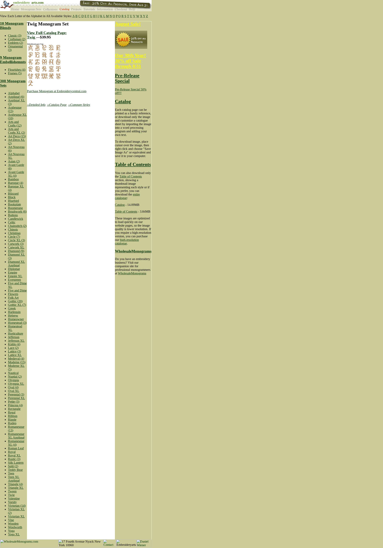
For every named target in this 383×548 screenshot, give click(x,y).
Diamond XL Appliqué (16, 263)
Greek (12, 308)
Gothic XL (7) (17, 304)
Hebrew (13, 315)
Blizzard (13, 193)
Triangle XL (16, 487)
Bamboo (13, 179)
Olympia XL (16, 383)
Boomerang (15, 208)
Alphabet (14, 93)
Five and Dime (17, 290)
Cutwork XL (16, 247)
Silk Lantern (16, 462)
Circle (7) (14, 236)
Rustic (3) (14, 459)
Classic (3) (14, 35)
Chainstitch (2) (17, 226)
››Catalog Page (57, 104)
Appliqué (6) (16, 96)
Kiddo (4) (14, 344)
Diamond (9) (16, 251)
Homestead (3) (17, 322)
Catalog (123, 101)
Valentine (14, 498)
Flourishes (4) (16, 69)
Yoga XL (14, 534)
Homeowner (16, 319)
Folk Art (13, 297)
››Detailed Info (36, 104)
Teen (11, 473)
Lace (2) (13, 348)
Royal (12, 452)
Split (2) (13, 466)
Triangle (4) (15, 484)
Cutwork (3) (16, 244)
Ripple (12, 419)
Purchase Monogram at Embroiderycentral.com (56, 91)
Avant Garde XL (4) (16, 173)
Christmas (14, 233)
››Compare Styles (79, 104)
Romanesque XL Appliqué (16, 435)
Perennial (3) (16, 394)
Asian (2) (14, 161)
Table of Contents (133, 164)
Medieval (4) (16, 358)
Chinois (13, 229)
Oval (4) (13, 387)
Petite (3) (13, 401)
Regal (11, 412)
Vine (11, 520)
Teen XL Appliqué (14, 478)
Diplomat (14, 269)
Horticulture (15, 333)
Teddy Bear (15, 469)
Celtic (11, 222)
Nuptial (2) (15, 376)
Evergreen (14, 279)
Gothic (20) (15, 301)
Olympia (13, 380)
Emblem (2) (15, 42)
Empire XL (15, 276)
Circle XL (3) (16, 240)
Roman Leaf (16, 448)
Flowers (13, 294)
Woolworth (15, 527)
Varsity (12, 502)
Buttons (13, 215)
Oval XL (13, 391)
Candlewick (15, 218)
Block (12, 197)
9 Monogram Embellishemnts (13, 59)
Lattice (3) (14, 351)
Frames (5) (15, 73)
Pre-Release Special (127, 78)
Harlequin (14, 312)
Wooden (13, 523)
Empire (12, 272)
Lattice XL (15, 355)
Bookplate (14, 204)
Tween (12, 491)
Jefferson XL (16, 340)
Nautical (13, 373)
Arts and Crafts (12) (15, 123)
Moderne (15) (16, 362)
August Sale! (128, 24)
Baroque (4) (15, 183)
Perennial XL (16, 398)
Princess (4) (15, 405)
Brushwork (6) (17, 211)
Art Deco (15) (17, 136)
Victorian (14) (17, 505)
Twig (11, 495)
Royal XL (14, 455)
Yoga (11, 530)
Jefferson (13, 337)
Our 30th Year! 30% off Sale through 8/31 (130, 61)
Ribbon (12, 416)
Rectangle (14, 409)
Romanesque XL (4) (16, 442)
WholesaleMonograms (133, 251)
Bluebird (13, 200)
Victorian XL (16, 516)
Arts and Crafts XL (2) (16, 130)
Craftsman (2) (16, 39)
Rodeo (12, 423)
